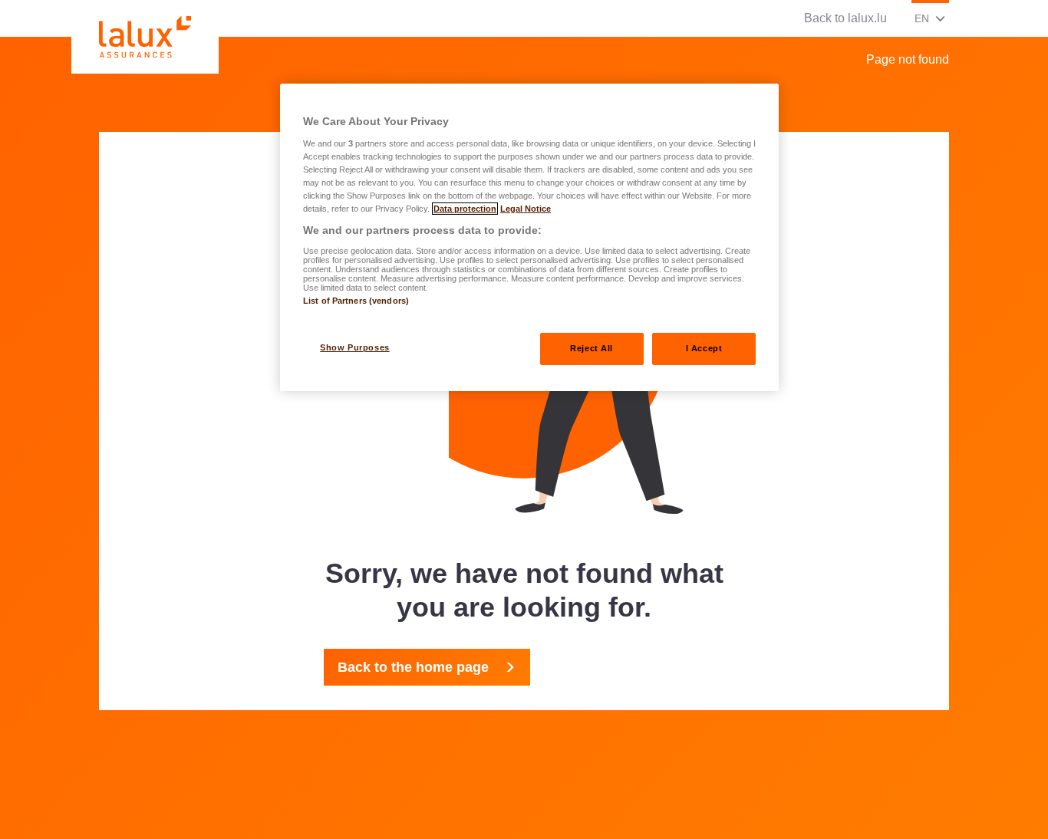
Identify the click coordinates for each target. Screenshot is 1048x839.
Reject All (591, 348)
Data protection (464, 208)
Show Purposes (354, 347)
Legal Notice (525, 208)
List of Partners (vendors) (356, 300)
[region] (529, 237)
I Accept (704, 348)
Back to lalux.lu (845, 18)
